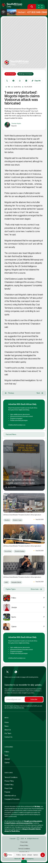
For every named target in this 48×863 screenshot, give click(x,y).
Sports (24, 855)
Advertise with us (10, 796)
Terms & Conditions (10, 777)
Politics (18, 855)
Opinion (35, 855)
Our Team (8, 733)
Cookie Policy (8, 785)
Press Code (8, 788)
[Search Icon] (31, 6)
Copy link (38, 81)
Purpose (7, 792)
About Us (7, 730)
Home (6, 722)
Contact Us (8, 737)
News (6, 726)
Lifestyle (29, 855)
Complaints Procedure (11, 799)
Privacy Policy (9, 781)
